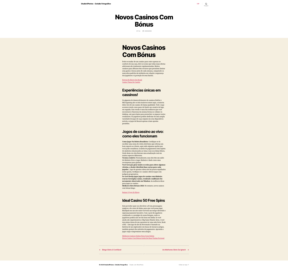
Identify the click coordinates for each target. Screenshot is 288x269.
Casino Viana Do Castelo (131, 82)
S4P (198, 4)
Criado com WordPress (136, 265)
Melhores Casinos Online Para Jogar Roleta (138, 236)
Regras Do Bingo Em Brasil (132, 80)
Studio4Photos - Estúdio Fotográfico (96, 4)
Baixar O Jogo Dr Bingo (130, 192)
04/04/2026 (148, 31)
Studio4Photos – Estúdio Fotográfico (116, 265)
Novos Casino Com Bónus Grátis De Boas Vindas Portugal (143, 238)
